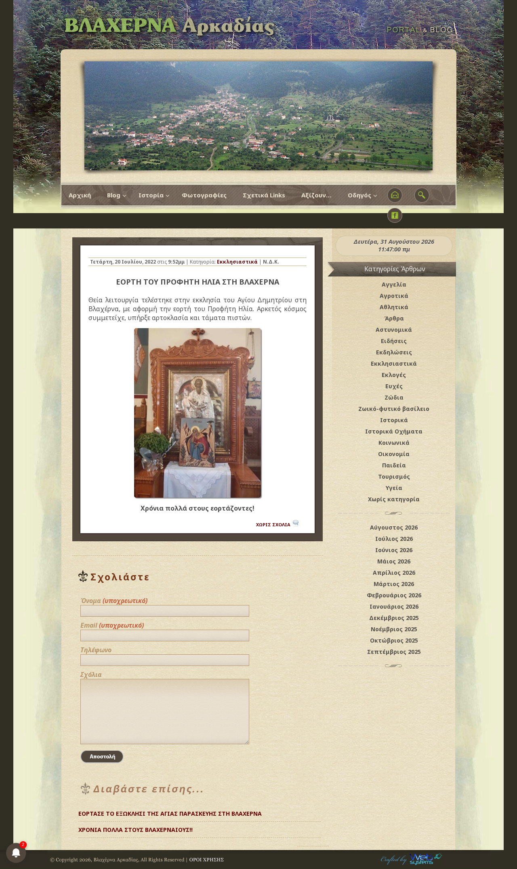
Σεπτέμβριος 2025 (394, 651)
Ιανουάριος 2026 (394, 606)
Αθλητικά (394, 307)
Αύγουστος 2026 (394, 527)
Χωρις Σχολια (273, 524)
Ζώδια (394, 397)
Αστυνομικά (394, 329)
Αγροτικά (394, 295)
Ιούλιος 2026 (394, 538)
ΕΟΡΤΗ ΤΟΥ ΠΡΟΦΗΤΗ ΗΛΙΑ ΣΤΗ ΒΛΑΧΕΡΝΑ (197, 282)
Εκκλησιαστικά (237, 261)
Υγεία (394, 488)
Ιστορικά (394, 420)
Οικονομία (394, 454)
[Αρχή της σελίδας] (313, 826)
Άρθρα (394, 318)
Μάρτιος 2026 (394, 584)
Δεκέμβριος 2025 (394, 618)
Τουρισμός (394, 476)
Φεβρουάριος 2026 (394, 595)
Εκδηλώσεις (394, 352)
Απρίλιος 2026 (394, 572)
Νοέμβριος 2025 (394, 629)
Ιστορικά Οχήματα (393, 431)
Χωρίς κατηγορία (394, 499)
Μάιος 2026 (393, 561)
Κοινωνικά (394, 442)
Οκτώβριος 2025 (394, 640)
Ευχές (394, 386)
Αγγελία (394, 284)
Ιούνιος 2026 (393, 550)
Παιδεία (394, 465)
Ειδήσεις (394, 341)
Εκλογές (394, 375)
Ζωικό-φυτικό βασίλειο (393, 409)
